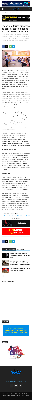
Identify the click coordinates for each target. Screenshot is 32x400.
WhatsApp (27, 215)
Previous (3, 18)
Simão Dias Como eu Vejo (22, 398)
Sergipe (4, 395)
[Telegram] (13, 46)
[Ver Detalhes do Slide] (16, 18)
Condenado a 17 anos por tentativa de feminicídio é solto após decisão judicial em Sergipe (20, 262)
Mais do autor (20, 249)
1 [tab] (15, 23)
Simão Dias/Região (23, 393)
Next (29, 18)
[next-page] (5, 276)
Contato (27, 395)
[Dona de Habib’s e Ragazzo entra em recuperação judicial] (5, 270)
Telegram (19, 215)
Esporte (13, 395)
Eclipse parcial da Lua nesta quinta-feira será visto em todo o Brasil (20, 255)
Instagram (7, 215)
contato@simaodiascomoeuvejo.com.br (16, 381)
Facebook (13, 215)
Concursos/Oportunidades (16, 12)
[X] (6, 46)
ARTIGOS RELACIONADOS (8, 249)
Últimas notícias (14, 393)
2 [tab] (16, 23)
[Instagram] (16, 385)
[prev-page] (2, 276)
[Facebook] (3, 46)
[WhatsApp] (10, 46)
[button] (2, 9)
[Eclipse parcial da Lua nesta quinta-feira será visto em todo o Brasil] (5, 255)
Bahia (8, 395)
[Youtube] (20, 385)
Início (3, 12)
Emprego (18, 395)
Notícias (7, 12)
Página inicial (6, 393)
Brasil (23, 395)
